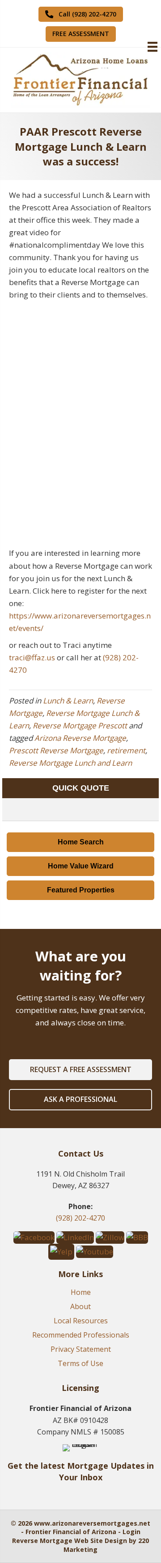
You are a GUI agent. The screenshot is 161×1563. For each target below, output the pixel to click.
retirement (126, 750)
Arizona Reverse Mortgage (80, 738)
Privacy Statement (81, 1350)
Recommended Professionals (80, 1335)
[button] (80, 14)
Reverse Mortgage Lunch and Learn (70, 763)
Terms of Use (80, 1364)
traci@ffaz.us (32, 657)
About (80, 1307)
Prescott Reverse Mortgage (56, 750)
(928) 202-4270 (80, 1218)
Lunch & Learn (68, 700)
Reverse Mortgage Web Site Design (69, 1540)
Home (81, 1293)
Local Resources (81, 1321)
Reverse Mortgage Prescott (80, 725)
